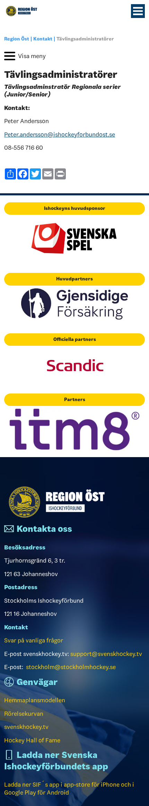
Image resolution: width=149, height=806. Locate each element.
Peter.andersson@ (59, 134)
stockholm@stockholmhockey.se (71, 667)
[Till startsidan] (24, 11)
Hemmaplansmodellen (34, 700)
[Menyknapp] (138, 11)
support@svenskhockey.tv (106, 654)
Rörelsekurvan (23, 713)
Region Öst (16, 39)
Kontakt (42, 39)
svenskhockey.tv (26, 727)
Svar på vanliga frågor (33, 640)
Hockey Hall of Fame (32, 740)
